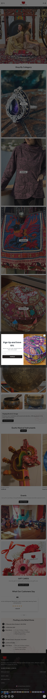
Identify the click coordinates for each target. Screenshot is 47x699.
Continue (12, 356)
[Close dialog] (44, 336)
